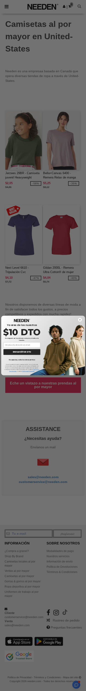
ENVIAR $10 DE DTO (22, 352)
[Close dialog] (80, 320)
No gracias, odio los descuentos (22, 360)
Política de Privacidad (28, 371)
